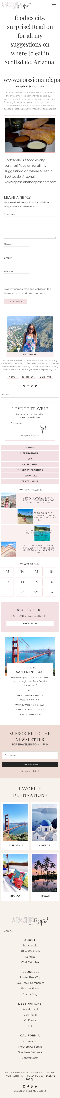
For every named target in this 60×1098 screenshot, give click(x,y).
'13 (7, 572)
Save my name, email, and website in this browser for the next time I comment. (27, 290)
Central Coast (30, 1057)
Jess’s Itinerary (30, 714)
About (13, 377)
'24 (51, 592)
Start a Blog (30, 994)
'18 (22, 582)
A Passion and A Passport (15, 4)
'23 (36, 592)
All (30, 690)
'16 (51, 572)
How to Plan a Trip (30, 977)
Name (8, 244)
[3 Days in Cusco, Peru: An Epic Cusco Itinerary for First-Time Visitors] (9, 501)
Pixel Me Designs (36, 1091)
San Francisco (30, 1041)
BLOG (30, 1026)
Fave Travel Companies (30, 982)
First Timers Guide (30, 695)
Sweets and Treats (30, 709)
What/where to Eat (30, 705)
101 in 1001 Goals (30, 951)
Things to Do (30, 700)
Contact (45, 377)
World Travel (30, 1009)
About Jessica (30, 945)
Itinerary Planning (30, 470)
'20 (51, 582)
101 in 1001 (28, 377)
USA (30, 459)
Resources (30, 476)
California (30, 464)
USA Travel (30, 1014)
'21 (7, 592)
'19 (36, 582)
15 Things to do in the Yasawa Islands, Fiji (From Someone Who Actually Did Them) (39, 516)
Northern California (30, 1046)
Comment (10, 214)
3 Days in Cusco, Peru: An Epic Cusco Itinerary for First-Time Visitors (38, 500)
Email (8, 257)
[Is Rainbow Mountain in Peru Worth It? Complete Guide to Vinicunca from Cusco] (9, 550)
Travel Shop (30, 481)
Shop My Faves (30, 988)
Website (8, 271)
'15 (36, 572)
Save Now (30, 623)
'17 (7, 582)
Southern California (30, 1052)
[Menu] (53, 5)
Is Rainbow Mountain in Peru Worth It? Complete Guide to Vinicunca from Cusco (38, 549)
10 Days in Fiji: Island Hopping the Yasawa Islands (39, 532)
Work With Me (30, 962)
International (30, 453)
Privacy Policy (34, 1076)
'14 (22, 572)
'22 (22, 592)
